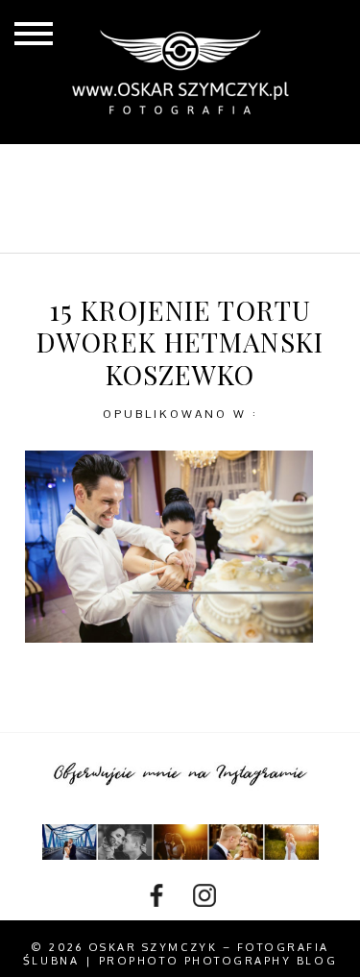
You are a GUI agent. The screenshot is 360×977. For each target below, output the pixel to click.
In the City (189, 198)
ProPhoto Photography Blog (218, 960)
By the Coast (239, 167)
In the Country (189, 229)
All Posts (104, 167)
